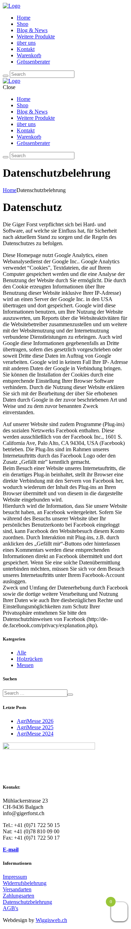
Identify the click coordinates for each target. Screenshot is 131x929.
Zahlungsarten (18, 896)
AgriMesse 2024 (35, 734)
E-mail (11, 850)
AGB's (10, 908)
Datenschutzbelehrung (27, 902)
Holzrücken (30, 659)
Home (9, 190)
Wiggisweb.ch (51, 920)
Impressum (15, 877)
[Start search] (5, 76)
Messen (25, 665)
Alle (21, 653)
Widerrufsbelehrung (24, 883)
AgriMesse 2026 (35, 721)
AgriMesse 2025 (35, 727)
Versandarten (17, 889)
